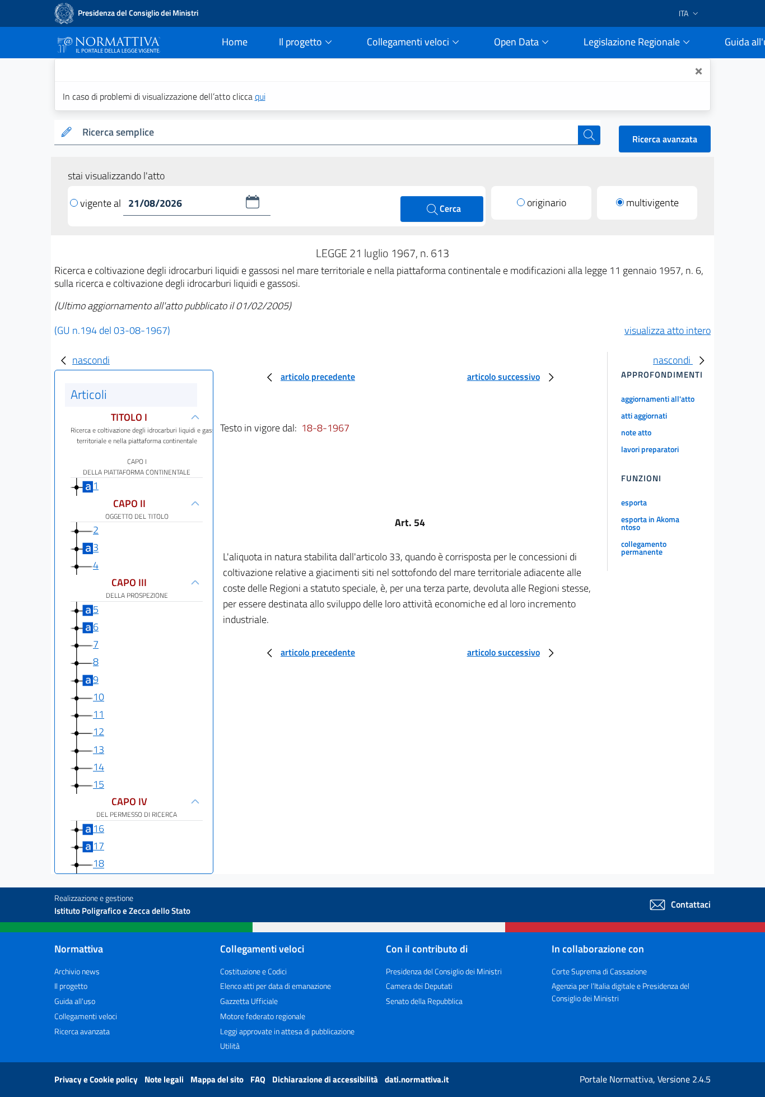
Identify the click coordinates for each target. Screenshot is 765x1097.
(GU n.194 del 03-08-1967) (112, 330)
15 (98, 784)
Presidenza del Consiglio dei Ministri (444, 971)
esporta (634, 502)
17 (98, 845)
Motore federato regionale (262, 1016)
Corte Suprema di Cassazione (599, 971)
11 (98, 714)
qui (260, 96)
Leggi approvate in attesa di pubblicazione (287, 1031)
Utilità (230, 1046)
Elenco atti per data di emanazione (275, 986)
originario (546, 202)
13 (98, 749)
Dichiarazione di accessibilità (326, 1079)
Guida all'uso (74, 1001)
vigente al (101, 203)
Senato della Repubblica (424, 1001)
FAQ (258, 1079)
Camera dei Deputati (419, 986)
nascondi (91, 360)
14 (98, 766)
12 (98, 731)
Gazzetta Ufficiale (249, 1001)
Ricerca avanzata (664, 139)
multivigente (652, 202)
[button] (253, 201)
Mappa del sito (217, 1079)
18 (98, 863)
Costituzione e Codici (253, 971)
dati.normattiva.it (417, 1079)
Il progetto (70, 986)
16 (98, 828)
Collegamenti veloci (85, 1016)
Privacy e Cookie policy (96, 1079)
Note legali (164, 1079)
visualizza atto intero (667, 330)
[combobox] (328, 132)
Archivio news (77, 971)
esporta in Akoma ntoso (650, 523)
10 (98, 696)
